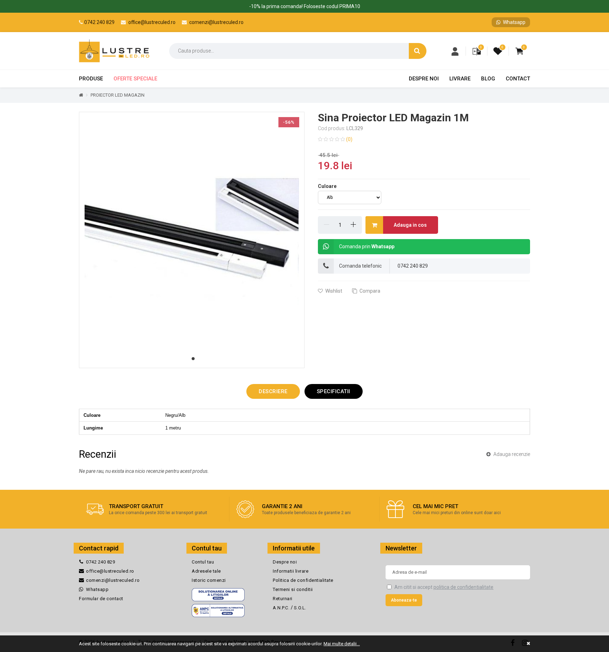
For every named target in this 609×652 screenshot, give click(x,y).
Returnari (283, 598)
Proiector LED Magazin (117, 95)
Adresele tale (206, 571)
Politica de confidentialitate (303, 580)
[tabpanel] (192, 239)
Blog (488, 78)
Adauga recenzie (511, 454)
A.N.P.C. (282, 607)
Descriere (273, 391)
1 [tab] (193, 358)
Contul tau (203, 562)
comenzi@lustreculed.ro (216, 22)
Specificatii (333, 391)
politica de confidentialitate (463, 587)
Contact (518, 78)
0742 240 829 (99, 22)
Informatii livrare (290, 571)
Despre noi (424, 78)
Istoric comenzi (209, 580)
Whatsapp (513, 22)
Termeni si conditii (293, 589)
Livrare (459, 78)
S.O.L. (300, 607)
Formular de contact (101, 598)
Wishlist (333, 291)
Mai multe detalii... (342, 643)
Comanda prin (366, 246)
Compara (369, 291)
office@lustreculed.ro (151, 22)
